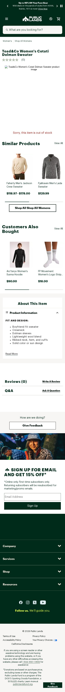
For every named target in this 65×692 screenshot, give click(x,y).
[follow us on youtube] (43, 602)
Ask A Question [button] (51, 390)
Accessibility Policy (12, 640)
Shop (6, 571)
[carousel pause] (61, 5)
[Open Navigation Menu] (6, 19)
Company (9, 546)
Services (9, 558)
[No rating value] (11, 59)
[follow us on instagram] (29, 602)
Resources (10, 584)
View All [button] (58, 143)
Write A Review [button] (51, 381)
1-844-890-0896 (31, 662)
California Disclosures (22, 644)
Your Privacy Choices (43, 640)
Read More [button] (12, 354)
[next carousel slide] (57, 5)
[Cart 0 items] (58, 19)
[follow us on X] (36, 602)
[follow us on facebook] (22, 602)
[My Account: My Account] (51, 19)
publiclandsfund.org (23, 684)
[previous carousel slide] (8, 5)
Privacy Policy (39, 636)
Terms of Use (9, 636)
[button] (32, 208)
